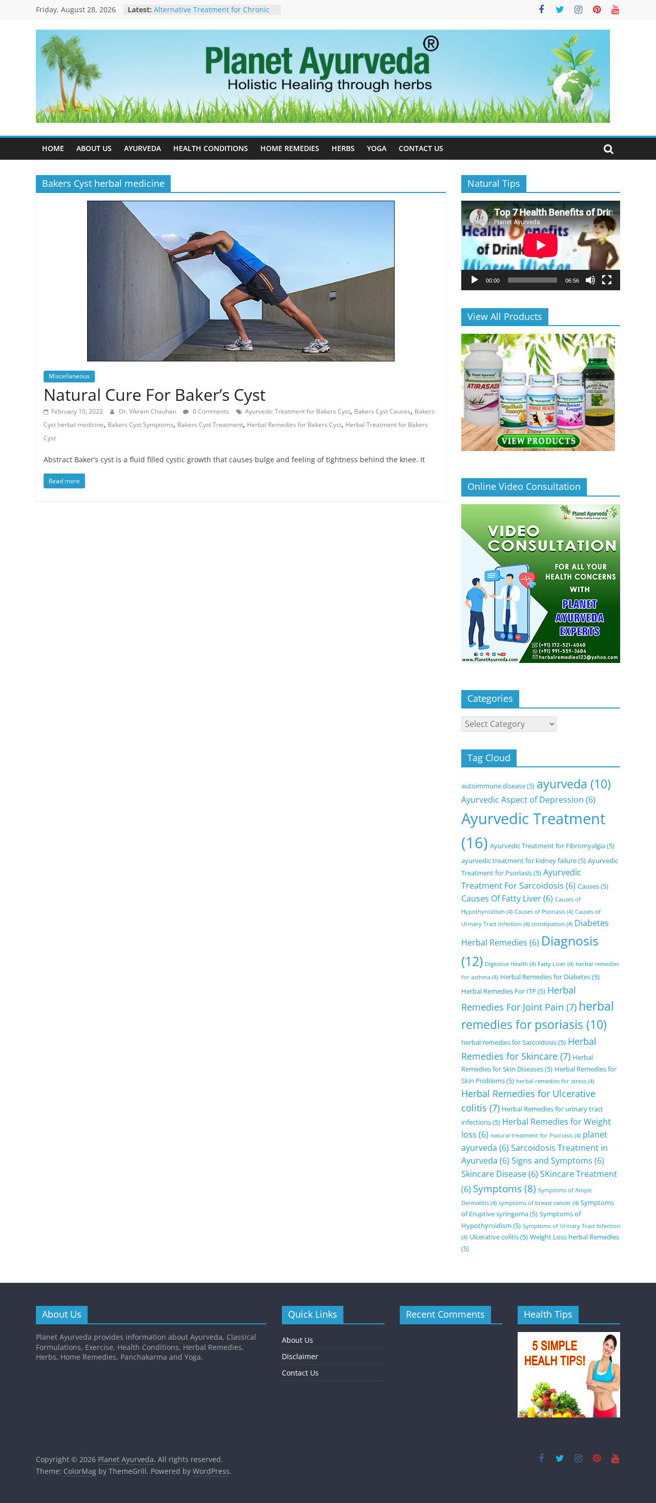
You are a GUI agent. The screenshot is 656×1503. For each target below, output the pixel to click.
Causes (593, 886)
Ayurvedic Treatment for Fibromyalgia (552, 845)
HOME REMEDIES (289, 148)
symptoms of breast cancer (539, 1203)
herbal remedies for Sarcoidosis (513, 1042)
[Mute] (590, 280)
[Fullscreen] (607, 280)
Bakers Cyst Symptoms (140, 424)
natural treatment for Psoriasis (535, 1135)
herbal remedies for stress (555, 1081)
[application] (540, 245)
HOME (53, 148)
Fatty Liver (555, 964)
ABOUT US (94, 148)
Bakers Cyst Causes (382, 411)
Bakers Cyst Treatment (210, 424)
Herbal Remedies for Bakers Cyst (294, 424)
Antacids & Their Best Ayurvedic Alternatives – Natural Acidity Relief (214, 11)
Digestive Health (510, 964)
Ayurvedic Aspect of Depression (528, 799)
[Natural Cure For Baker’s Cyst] (241, 206)
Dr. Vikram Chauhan (148, 411)
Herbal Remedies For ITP (503, 991)
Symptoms (504, 1188)
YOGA (376, 148)
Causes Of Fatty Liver (507, 898)
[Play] (474, 280)
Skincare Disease (499, 1173)
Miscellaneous (69, 376)
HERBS (343, 148)
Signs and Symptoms (557, 1160)
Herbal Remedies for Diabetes (550, 976)
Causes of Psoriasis (544, 911)
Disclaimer (300, 1356)
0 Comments (210, 411)
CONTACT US (421, 148)
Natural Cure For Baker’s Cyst (154, 394)
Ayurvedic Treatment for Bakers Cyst (297, 411)
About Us (297, 1340)
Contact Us (300, 1373)
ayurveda (574, 784)
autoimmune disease (498, 785)
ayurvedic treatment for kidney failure (523, 860)
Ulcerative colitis (498, 1236)
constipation (551, 924)
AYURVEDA (142, 148)
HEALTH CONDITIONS (210, 148)
